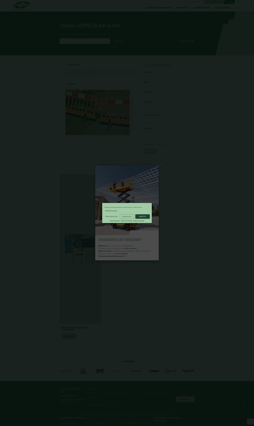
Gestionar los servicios (111, 210)
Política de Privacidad (126, 220)
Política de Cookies (115, 220)
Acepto (142, 216)
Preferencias (111, 216)
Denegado (127, 216)
